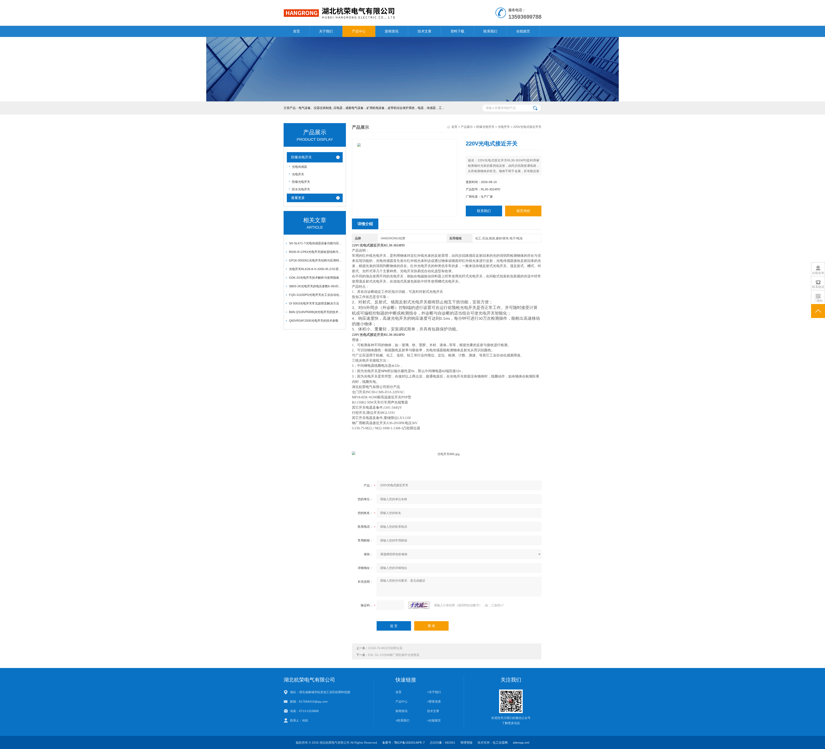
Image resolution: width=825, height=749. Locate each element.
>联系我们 (402, 720)
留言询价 (523, 211)
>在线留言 (434, 720)
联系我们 (490, 31)
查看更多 (298, 198)
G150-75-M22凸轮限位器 (385, 648)
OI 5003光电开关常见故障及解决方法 (314, 303)
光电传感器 (299, 166)
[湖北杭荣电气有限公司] (363, 4)
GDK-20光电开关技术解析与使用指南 (314, 277)
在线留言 (523, 31)
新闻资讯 (392, 31)
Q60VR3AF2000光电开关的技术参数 (313, 320)
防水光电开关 (301, 189)
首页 (296, 31)
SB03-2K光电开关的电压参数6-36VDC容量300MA (316, 286)
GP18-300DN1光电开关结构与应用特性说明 (316, 260)
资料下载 (457, 31)
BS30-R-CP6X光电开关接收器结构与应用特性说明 (316, 252)
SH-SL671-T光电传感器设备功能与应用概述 (316, 243)
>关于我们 (434, 692)
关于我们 (326, 31)
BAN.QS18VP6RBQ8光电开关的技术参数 (316, 312)
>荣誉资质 (434, 701)
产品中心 (359, 31)
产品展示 (467, 126)
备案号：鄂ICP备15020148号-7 (403, 742)
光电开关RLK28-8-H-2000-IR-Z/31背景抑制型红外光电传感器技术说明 (316, 269)
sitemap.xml (521, 742)
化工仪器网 (500, 742)
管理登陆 (466, 742)
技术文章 (424, 31)
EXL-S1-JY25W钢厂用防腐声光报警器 (393, 655)
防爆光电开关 (301, 157)
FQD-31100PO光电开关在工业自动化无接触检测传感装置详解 (316, 295)
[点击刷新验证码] (419, 605)
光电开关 (298, 174)
